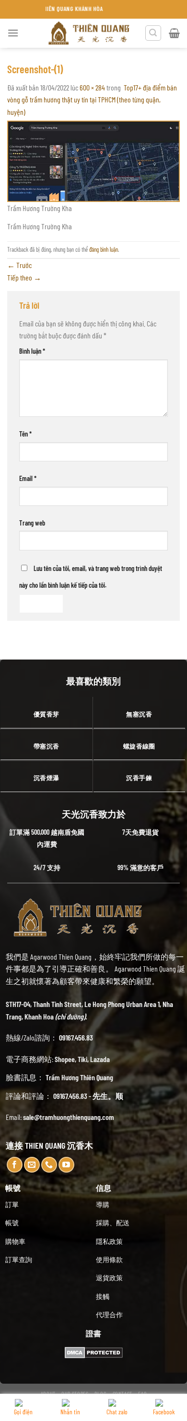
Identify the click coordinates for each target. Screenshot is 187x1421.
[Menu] (13, 33)
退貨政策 (109, 1278)
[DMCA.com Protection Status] (94, 1351)
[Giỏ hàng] (174, 33)
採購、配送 (112, 1223)
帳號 (12, 1223)
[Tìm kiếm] (153, 33)
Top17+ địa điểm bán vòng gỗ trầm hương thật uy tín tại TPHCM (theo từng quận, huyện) (92, 99)
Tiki (82, 1058)
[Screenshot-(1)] (93, 160)
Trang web (32, 523)
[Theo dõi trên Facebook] (15, 1165)
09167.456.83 (76, 1037)
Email (27, 478)
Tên (25, 434)
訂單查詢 (18, 1259)
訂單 (12, 1204)
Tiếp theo (24, 277)
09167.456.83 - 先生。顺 (88, 1095)
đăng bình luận (103, 249)
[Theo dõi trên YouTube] (66, 1165)
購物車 (15, 1241)
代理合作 (109, 1314)
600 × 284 (92, 87)
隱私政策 (109, 1241)
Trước (19, 264)
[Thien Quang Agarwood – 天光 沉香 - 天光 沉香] (89, 33)
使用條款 (109, 1259)
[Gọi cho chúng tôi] (49, 1165)
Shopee (65, 1058)
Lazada (100, 1058)
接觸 (102, 1296)
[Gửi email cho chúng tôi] (32, 1165)
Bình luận (32, 351)
